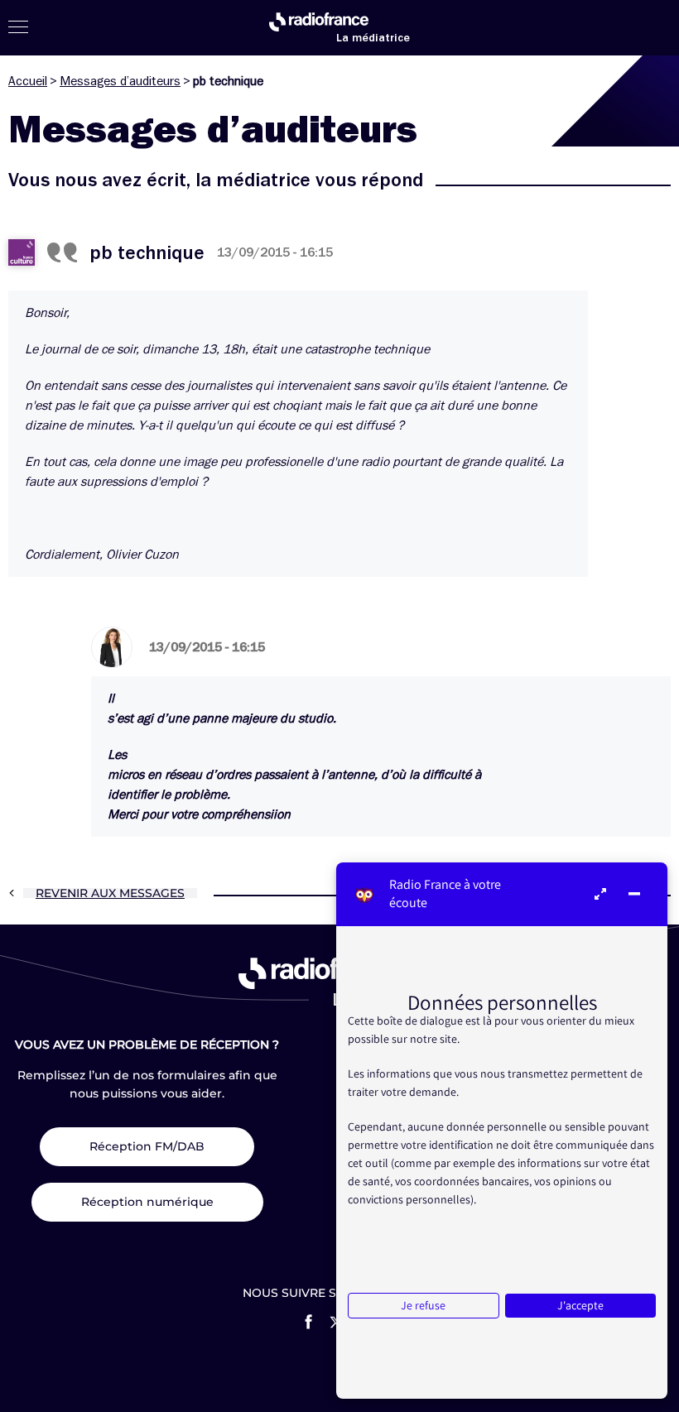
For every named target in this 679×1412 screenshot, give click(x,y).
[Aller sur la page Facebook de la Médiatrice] (308, 1321)
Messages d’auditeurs (120, 81)
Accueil (27, 81)
